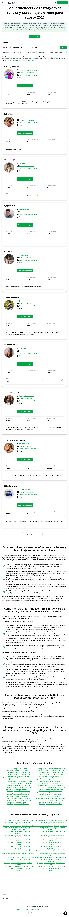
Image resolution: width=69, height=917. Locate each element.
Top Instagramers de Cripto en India (50, 791)
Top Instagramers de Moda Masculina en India (50, 798)
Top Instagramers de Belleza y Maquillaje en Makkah (18, 869)
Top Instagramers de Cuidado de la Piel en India (51, 787)
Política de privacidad (22, 909)
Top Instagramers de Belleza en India (51, 772)
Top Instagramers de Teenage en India (18, 800)
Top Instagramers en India (18, 769)
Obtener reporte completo (25, 85)
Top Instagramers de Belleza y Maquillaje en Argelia (51, 840)
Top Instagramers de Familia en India (51, 802)
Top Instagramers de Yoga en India (51, 796)
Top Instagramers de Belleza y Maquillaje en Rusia (51, 820)
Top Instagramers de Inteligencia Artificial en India (51, 769)
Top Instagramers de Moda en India (18, 774)
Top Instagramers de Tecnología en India (18, 783)
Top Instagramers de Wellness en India (18, 787)
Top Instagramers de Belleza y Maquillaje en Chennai (18, 860)
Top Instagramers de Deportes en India (50, 783)
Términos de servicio (35, 909)
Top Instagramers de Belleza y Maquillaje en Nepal (18, 857)
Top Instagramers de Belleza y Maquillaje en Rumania (51, 836)
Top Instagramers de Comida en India (51, 774)
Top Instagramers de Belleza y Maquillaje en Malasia (51, 828)
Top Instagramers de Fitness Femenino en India (18, 778)
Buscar (63, 47)
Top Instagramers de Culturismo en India (18, 789)
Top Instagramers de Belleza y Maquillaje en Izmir (51, 857)
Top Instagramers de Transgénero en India (51, 780)
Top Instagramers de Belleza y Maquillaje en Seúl (50, 831)
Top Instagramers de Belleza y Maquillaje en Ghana (50, 850)
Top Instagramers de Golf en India (18, 776)
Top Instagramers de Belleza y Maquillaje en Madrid (18, 840)
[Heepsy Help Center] (55, 2)
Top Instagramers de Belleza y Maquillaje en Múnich (18, 851)
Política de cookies (47, 909)
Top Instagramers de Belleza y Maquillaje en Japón (18, 820)
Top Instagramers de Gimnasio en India (50, 776)
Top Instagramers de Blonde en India (51, 795)
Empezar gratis (34, 36)
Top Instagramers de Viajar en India (18, 772)
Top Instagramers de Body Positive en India (51, 785)
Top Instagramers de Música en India (18, 796)
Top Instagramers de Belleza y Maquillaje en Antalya (51, 864)
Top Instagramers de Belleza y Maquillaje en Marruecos (51, 847)
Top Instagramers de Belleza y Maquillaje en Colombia (18, 832)
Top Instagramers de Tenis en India (18, 785)
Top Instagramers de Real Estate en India (51, 800)
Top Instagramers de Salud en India (18, 791)
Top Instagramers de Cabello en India (18, 802)
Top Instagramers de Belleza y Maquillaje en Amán (18, 867)
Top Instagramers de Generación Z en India (51, 793)
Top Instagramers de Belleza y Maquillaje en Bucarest (51, 860)
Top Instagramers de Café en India (18, 804)
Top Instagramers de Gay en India (51, 782)
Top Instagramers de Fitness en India (18, 770)
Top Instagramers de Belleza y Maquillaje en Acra (50, 867)
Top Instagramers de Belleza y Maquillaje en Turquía (18, 823)
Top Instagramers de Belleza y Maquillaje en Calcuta (51, 854)
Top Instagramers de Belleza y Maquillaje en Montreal (18, 847)
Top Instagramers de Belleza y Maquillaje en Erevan (51, 869)
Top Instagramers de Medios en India (18, 795)
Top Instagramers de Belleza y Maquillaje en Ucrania (18, 843)
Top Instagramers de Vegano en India (18, 780)
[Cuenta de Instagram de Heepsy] (36, 912)
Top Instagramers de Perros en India (18, 798)
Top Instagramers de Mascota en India (51, 789)
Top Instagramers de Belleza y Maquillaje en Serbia (18, 854)
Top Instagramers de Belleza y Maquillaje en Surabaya (18, 864)
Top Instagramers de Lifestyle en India (51, 778)
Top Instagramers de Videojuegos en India (18, 782)
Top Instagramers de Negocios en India (18, 793)
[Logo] (9, 2)
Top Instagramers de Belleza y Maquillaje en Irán (18, 826)
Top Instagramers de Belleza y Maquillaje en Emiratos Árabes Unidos (18, 828)
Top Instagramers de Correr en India (50, 804)
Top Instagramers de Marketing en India (51, 770)
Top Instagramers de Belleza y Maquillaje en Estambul (51, 843)
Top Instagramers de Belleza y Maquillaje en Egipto (50, 826)
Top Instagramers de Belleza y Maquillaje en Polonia (51, 823)
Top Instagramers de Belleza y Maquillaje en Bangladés (18, 836)
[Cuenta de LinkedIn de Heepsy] (39, 912)
